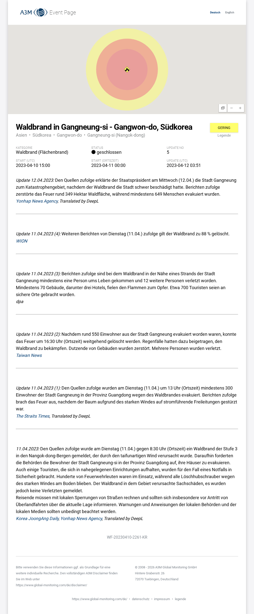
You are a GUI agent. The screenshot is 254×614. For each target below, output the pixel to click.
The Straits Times (32, 416)
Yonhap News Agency (37, 201)
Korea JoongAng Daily (37, 518)
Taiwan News (29, 355)
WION (21, 241)
